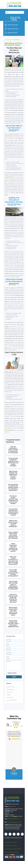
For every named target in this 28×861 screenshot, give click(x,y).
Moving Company (10, 686)
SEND (14, 677)
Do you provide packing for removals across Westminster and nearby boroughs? (13, 462)
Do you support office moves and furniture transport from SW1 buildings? (13, 535)
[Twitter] (10, 834)
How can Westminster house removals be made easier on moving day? (13, 449)
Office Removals (13, 25)
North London (14, 845)
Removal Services (13, 29)
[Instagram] (14, 834)
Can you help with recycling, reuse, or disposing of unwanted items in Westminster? (13, 585)
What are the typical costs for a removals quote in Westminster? (13, 523)
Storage (8, 694)
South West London (9, 852)
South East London (17, 848)
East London (14, 842)
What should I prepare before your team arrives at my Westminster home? (13, 611)
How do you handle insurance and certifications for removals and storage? (13, 499)
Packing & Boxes (10, 689)
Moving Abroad (12, 32)
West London (16, 852)
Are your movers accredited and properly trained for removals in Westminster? (13, 487)
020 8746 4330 (10, 177)
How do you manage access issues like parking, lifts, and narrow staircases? (13, 598)
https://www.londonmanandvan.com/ (14, 822)
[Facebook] (5, 834)
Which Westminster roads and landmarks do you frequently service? (13, 547)
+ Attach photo (12, 673)
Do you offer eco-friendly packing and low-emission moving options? (13, 573)
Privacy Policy (10, 697)
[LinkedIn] (18, 834)
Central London (8, 842)
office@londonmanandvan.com (13, 818)
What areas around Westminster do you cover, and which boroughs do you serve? (13, 560)
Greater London (8, 845)
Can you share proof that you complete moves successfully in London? (13, 512)
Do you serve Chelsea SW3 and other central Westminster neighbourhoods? (13, 623)
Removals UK (9, 692)
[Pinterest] (22, 834)
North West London (9, 848)
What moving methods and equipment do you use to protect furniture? (13, 475)
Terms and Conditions (12, 700)
